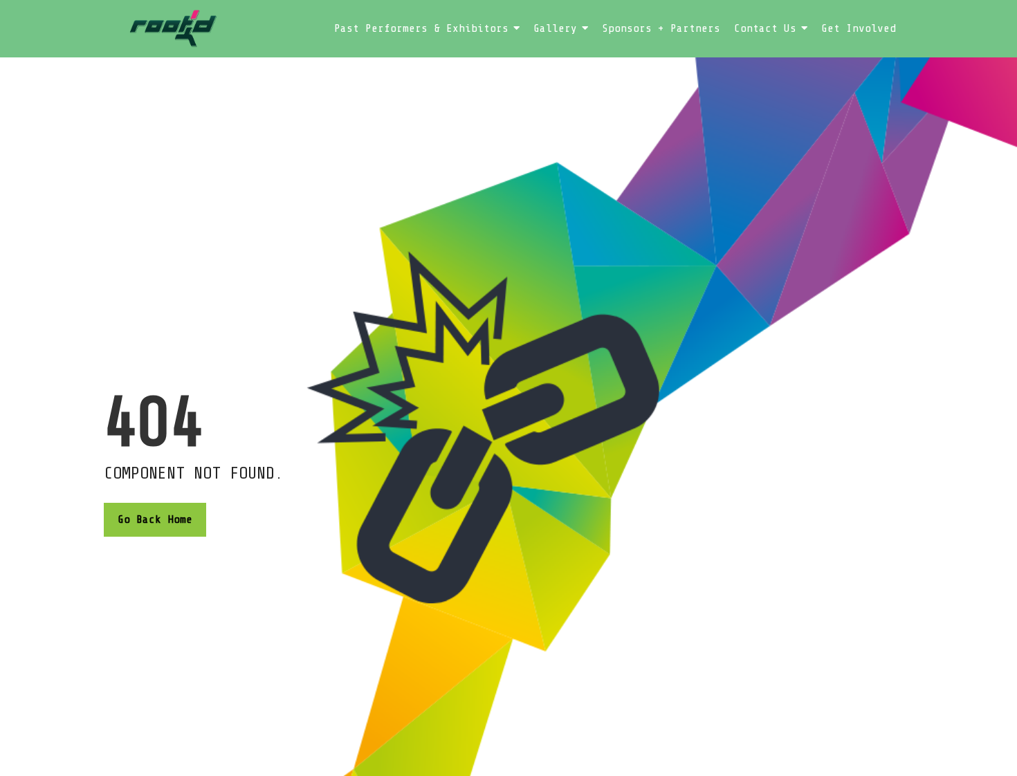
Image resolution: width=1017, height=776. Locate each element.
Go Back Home (155, 519)
